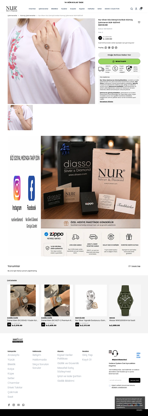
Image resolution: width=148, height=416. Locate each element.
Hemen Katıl (134, 380)
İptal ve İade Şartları (69, 376)
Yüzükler (64, 9)
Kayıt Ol (86, 359)
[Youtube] (18, 405)
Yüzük (11, 359)
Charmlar (32, 9)
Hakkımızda (40, 359)
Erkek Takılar (15, 387)
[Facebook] (9, 405)
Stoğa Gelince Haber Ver (119, 55)
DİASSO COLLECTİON (112, 9)
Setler (100, 9)
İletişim (37, 355)
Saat (10, 396)
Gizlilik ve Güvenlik (68, 363)
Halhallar (91, 9)
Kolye (11, 369)
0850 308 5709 (138, 355)
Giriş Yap (87, 355)
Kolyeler (73, 9)
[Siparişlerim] (136, 9)
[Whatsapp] (23, 405)
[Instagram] (13, 405)
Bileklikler (54, 9)
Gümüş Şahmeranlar (27, 15)
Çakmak (13, 392)
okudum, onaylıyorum (119, 387)
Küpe (11, 373)
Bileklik (12, 364)
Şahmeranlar (43, 9)
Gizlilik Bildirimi (65, 380)
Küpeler (82, 9)
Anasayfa (13, 355)
